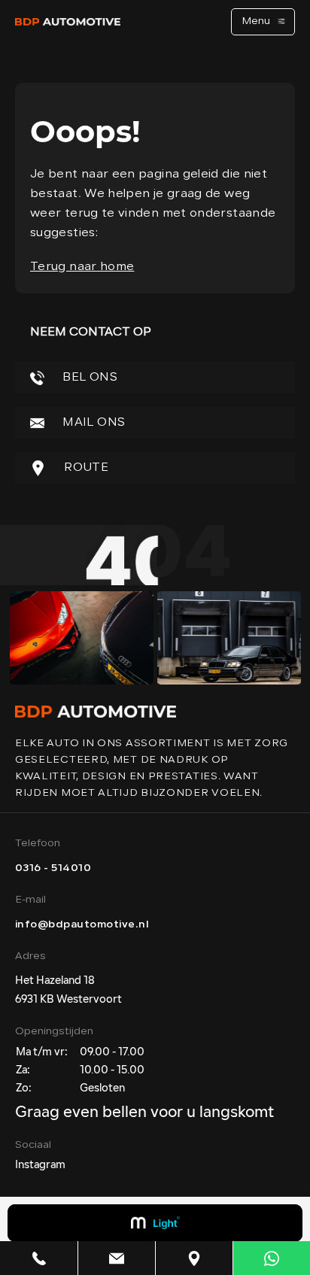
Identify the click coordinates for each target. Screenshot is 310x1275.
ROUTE (84, 468)
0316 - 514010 (53, 868)
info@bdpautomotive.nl (82, 924)
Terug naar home (82, 267)
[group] (81, 638)
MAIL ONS (92, 423)
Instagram (40, 1165)
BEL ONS (88, 378)
